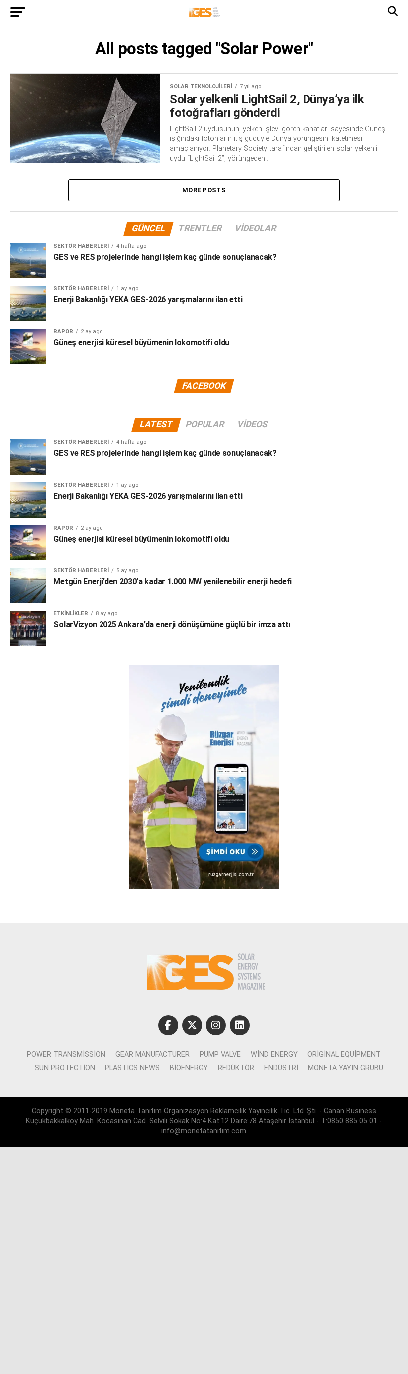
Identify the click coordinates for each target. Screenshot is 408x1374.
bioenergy (189, 1068)
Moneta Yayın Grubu (345, 1068)
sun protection (65, 1068)
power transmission (66, 1054)
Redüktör (236, 1068)
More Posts (204, 190)
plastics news (132, 1068)
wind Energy (274, 1054)
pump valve (220, 1054)
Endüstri (281, 1068)
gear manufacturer (152, 1054)
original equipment (344, 1054)
